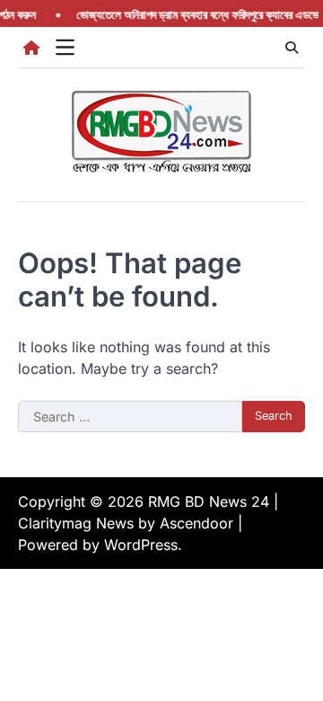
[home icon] (31, 47)
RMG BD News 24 (208, 501)
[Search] (291, 47)
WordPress (141, 545)
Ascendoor (196, 523)
